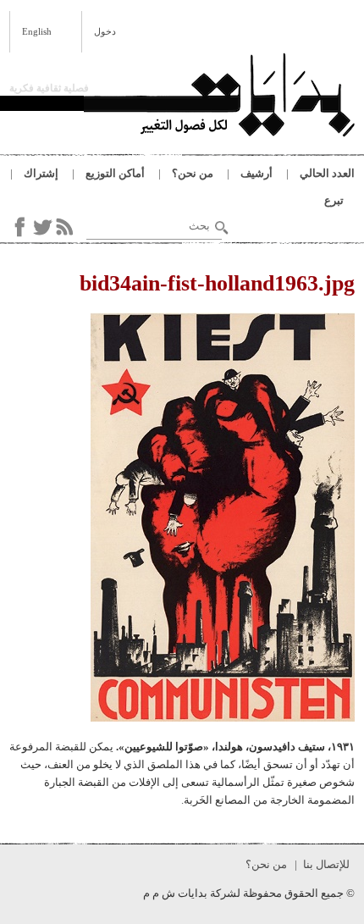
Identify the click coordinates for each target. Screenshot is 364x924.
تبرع (334, 200)
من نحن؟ (192, 173)
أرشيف (256, 173)
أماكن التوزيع (115, 173)
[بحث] (221, 227)
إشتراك (41, 173)
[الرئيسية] (219, 97)
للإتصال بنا (326, 864)
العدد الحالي (327, 173)
